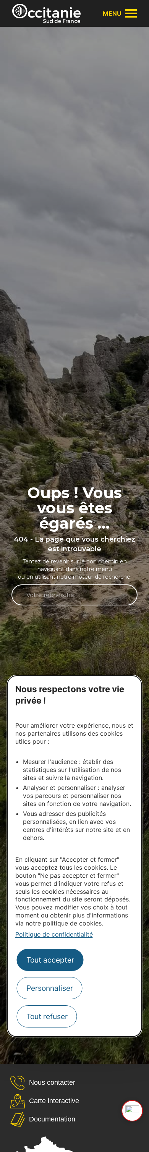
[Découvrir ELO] (132, 1110)
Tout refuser (47, 1016)
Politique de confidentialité (54, 934)
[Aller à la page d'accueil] (46, 13)
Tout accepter (50, 959)
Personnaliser (49, 988)
